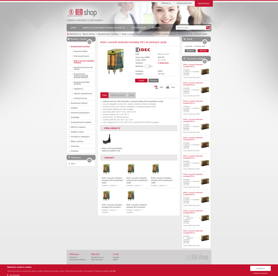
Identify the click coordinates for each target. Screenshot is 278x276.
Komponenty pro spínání (81, 122)
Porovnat (153, 81)
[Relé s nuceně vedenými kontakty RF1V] (205, 72)
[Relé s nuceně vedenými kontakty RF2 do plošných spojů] (106, 174)
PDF (161, 87)
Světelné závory (80, 98)
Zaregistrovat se (97, 257)
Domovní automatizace (80, 113)
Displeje (74, 108)
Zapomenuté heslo (184, 3)
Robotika (74, 151)
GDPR (115, 259)
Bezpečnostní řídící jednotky (82, 83)
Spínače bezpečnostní (83, 93)
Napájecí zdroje (77, 132)
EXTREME (75, 117)
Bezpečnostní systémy (108, 34)
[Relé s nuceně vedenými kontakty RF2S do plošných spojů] (115, 75)
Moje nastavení (97, 259)
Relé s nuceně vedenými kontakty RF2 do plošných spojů (181, 34)
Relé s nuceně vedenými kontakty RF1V (193, 66)
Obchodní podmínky (77, 259)
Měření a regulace (78, 127)
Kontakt (116, 257)
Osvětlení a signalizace (80, 137)
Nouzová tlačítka (81, 51)
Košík (189, 39)
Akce (73, 164)
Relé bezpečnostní (81, 56)
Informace (73, 257)
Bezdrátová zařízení (79, 103)
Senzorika (75, 146)
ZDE (114, 271)
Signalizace (78, 89)
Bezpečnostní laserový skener (83, 68)
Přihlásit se (166, 3)
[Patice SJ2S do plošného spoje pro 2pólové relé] (107, 145)
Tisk (173, 87)
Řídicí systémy (77, 141)
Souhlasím (260, 268)
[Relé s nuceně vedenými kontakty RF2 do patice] (106, 201)
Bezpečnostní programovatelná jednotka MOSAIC (81, 75)
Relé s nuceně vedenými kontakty (137, 34)
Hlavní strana (88, 34)
